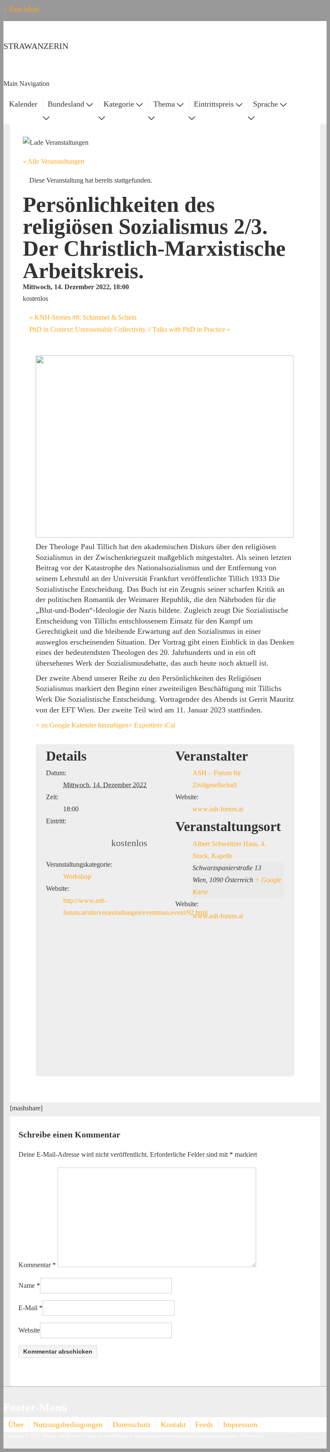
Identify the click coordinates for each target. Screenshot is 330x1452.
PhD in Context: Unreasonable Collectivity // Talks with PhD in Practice (129, 329)
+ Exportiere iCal (151, 725)
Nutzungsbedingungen (68, 1424)
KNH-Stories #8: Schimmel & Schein (83, 317)
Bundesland (66, 104)
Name (26, 1285)
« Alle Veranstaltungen (53, 161)
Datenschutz (132, 1424)
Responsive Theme (284, 1436)
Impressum (240, 1424)
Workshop (77, 876)
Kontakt (173, 1424)
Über (16, 1424)
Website (29, 1330)
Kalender (23, 104)
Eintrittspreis (214, 104)
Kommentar (37, 1265)
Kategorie (119, 104)
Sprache (265, 104)
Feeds (204, 1424)
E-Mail (27, 1307)
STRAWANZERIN (35, 46)
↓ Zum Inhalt (21, 9)
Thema (164, 104)
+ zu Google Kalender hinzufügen (82, 725)
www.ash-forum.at (217, 809)
